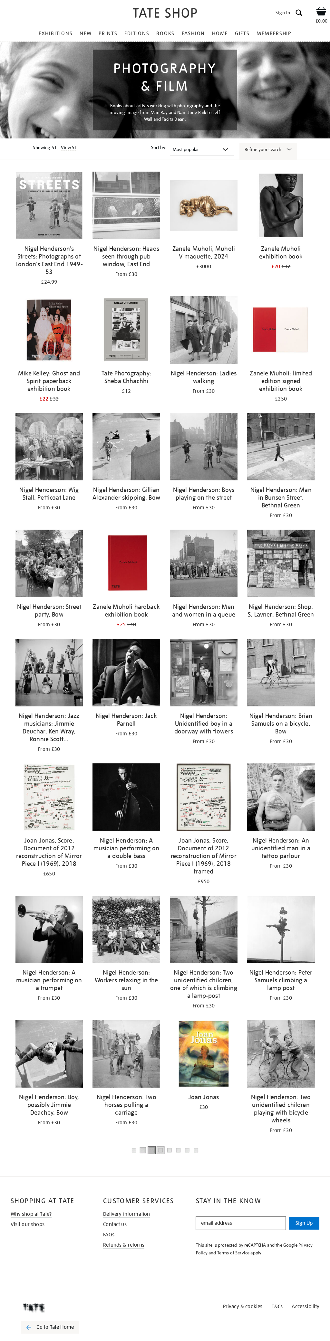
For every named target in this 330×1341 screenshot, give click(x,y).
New (86, 33)
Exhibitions (56, 33)
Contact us (115, 1224)
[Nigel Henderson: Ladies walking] (204, 331)
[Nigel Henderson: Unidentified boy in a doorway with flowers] (204, 674)
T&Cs (277, 1306)
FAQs (108, 1235)
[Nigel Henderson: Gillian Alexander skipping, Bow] (126, 448)
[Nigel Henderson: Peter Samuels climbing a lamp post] (281, 931)
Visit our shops (27, 1224)
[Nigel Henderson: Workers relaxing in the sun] (126, 931)
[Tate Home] (54, 1308)
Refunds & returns (123, 1245)
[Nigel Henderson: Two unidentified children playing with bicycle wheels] (281, 1055)
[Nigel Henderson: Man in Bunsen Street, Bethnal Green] (281, 448)
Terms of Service (233, 1253)
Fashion (193, 33)
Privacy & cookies (243, 1306)
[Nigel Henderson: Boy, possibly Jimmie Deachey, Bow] (49, 1055)
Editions (136, 33)
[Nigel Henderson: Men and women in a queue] (204, 565)
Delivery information (126, 1214)
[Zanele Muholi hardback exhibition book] (126, 565)
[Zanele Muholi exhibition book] (281, 206)
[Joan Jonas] (204, 1055)
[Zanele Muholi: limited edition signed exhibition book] (281, 331)
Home (220, 33)
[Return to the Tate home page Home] (165, 14)
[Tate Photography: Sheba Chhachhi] (126, 331)
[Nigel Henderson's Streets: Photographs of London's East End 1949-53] (49, 206)
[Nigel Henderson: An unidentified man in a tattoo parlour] (281, 798)
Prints (108, 33)
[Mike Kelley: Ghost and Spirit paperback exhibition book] (49, 331)
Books (165, 33)
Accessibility (305, 1306)
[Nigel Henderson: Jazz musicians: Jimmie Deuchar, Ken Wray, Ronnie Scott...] (49, 674)
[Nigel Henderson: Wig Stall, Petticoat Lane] (49, 448)
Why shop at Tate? (31, 1214)
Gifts (242, 33)
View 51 (69, 147)
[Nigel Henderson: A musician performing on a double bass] (126, 798)
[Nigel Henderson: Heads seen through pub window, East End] (126, 206)
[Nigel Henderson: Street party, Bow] (49, 565)
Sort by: (159, 147)
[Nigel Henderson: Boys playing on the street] (204, 448)
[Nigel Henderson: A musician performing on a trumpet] (49, 931)
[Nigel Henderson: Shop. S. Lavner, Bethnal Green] (281, 565)
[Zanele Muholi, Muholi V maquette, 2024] (204, 206)
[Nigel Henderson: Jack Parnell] (126, 674)
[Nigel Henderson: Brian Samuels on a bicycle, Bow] (281, 674)
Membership (274, 33)
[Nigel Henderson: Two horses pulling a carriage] (126, 1055)
